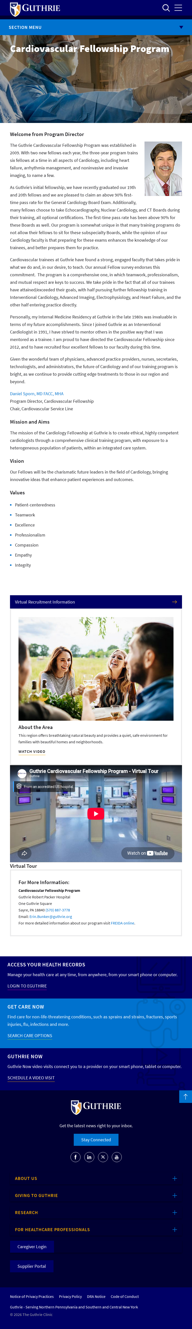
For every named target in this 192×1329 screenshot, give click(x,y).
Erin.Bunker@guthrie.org (51, 916)
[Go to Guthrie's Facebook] (75, 1157)
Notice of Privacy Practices (32, 1296)
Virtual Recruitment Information (45, 602)
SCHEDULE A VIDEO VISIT (31, 1078)
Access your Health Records (46, 964)
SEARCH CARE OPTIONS (30, 1035)
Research (26, 1212)
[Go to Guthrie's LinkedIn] (89, 1157)
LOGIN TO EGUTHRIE (27, 986)
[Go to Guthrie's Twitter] (103, 1157)
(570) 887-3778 (58, 909)
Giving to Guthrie (36, 1195)
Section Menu (25, 27)
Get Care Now (26, 1006)
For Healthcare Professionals (52, 1229)
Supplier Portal (32, 1266)
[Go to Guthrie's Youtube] (117, 1157)
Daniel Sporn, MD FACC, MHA (37, 393)
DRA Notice (96, 1296)
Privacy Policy (70, 1296)
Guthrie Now (25, 1056)
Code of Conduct (125, 1296)
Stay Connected (96, 1140)
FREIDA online (122, 922)
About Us (26, 1178)
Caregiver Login (32, 1246)
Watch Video (32, 751)
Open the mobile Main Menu (178, 8)
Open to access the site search (166, 8)
